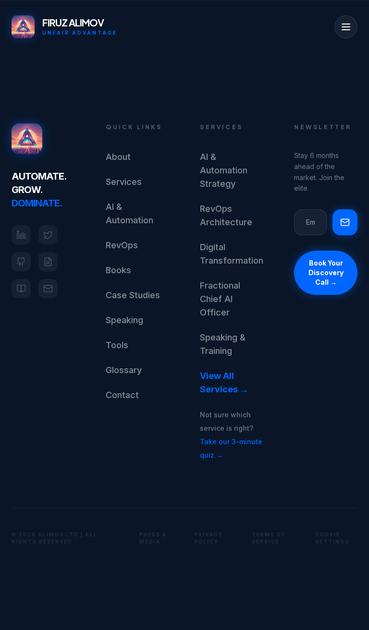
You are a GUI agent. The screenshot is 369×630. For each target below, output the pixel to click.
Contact (122, 395)
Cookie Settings (332, 538)
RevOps (122, 245)
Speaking (124, 320)
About (118, 157)
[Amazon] (21, 288)
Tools (117, 345)
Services (124, 182)
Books (118, 270)
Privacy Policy (208, 538)
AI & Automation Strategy (223, 170)
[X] (48, 234)
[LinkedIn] (21, 234)
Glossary (124, 370)
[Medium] (48, 261)
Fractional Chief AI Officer (220, 298)
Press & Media (153, 538)
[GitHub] (21, 261)
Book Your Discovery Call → (326, 272)
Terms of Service (268, 538)
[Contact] (48, 288)
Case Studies (133, 295)
